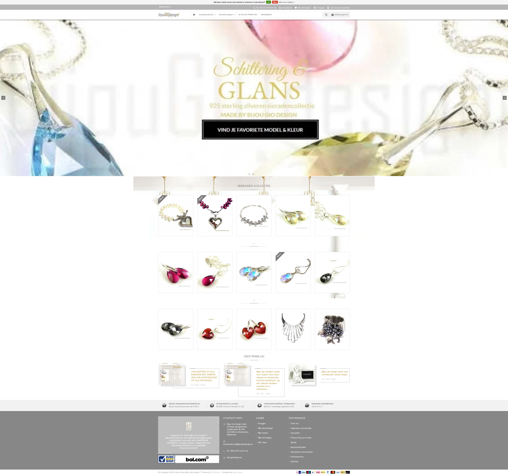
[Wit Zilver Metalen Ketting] (293, 329)
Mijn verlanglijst (265, 438)
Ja (268, 2)
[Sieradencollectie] (168, 14)
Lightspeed (237, 472)
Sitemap (294, 461)
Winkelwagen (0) (341, 15)
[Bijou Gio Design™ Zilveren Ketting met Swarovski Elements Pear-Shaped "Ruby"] (214, 272)
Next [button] (505, 98)
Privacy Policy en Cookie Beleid (301, 440)
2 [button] (253, 174)
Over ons (295, 423)
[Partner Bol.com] (197, 459)
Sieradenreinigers (226, 15)
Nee (274, 2)
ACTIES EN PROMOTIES (248, 15)
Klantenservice (297, 457)
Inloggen (262, 423)
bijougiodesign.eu (234, 457)
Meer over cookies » (286, 2)
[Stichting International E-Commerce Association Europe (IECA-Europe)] (166, 459)
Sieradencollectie (206, 15)
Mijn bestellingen (265, 428)
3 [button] (257, 174)
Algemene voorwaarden (301, 428)
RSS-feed (262, 442)
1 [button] (249, 174)
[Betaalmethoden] (298, 472)
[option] (254, 98)
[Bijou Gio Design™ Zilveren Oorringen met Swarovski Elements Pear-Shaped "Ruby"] (175, 272)
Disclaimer (295, 433)
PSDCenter (215, 472)
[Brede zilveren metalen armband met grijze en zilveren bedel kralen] (332, 329)
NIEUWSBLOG (266, 15)
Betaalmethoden (298, 447)
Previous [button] (3, 98)
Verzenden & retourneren (302, 452)
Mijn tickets (263, 433)
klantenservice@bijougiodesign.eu (238, 444)
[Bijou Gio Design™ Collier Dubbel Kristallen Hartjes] (254, 215)
